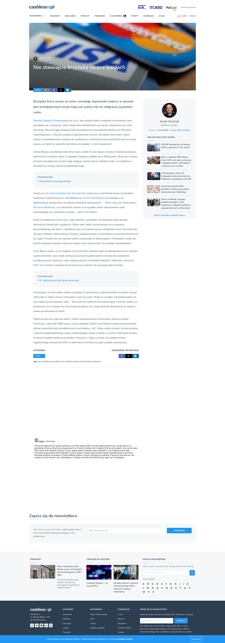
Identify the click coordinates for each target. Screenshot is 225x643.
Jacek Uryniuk (46, 58)
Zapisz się (181, 621)
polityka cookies (125, 639)
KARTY (37, 90)
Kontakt (121, 632)
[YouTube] (41, 625)
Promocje (35, 559)
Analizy (66, 628)
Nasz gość (70, 16)
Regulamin (122, 623)
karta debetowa (46, 207)
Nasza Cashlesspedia (98, 614)
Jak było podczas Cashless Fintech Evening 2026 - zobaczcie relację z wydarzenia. (126, 587)
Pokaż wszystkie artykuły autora (169, 215)
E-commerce (116, 16)
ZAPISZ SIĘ (179, 531)
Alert (92, 619)
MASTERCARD (47, 362)
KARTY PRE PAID (85, 362)
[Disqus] (86, 400)
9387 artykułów (183, 130)
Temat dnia (67, 614)
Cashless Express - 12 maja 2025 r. (97, 584)
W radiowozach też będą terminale (58, 280)
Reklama (121, 619)
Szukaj (92, 623)
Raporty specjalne (97, 628)
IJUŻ (99, 362)
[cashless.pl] (41, 7)
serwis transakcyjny (94, 198)
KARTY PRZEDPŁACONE (69, 362)
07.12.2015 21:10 (46, 60)
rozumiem (196, 639)
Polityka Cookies (124, 628)
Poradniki (100, 16)
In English (148, 16)
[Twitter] (37, 625)
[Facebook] (32, 625)
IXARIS (94, 362)
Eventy (134, 16)
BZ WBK (56, 362)
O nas (161, 16)
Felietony (55, 16)
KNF (35, 265)
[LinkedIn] (46, 625)
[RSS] (51, 625)
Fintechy (85, 16)
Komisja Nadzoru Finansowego (50, 120)
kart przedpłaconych (47, 107)
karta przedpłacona (60, 193)
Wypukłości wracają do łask (54, 181)
